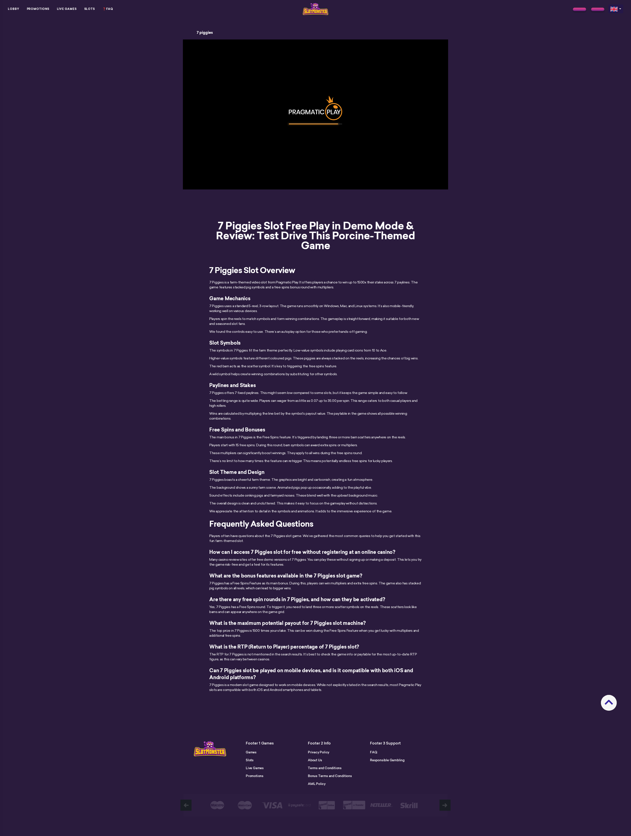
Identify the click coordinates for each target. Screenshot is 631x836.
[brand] (579, 9)
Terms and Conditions (325, 768)
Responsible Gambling (387, 760)
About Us (315, 760)
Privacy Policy (318, 752)
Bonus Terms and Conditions (330, 776)
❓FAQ (108, 9)
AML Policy (317, 783)
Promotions (38, 9)
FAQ (373, 752)
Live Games (67, 9)
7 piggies (205, 32)
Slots (89, 9)
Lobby (13, 9)
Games (251, 752)
